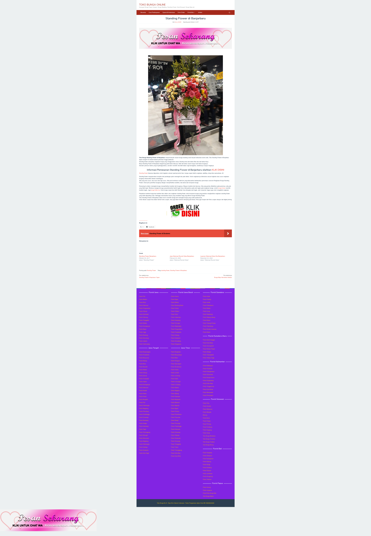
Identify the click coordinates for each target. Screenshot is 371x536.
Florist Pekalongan (144, 405)
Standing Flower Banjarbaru (147, 256)
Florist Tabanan (207, 479)
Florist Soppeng (207, 430)
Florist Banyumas (144, 358)
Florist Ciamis (175, 296)
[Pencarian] (229, 12)
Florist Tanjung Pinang (209, 323)
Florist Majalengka (176, 326)
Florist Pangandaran (144, 308)
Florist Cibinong (143, 317)
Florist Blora (142, 302)
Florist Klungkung (208, 476)
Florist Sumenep (175, 441)
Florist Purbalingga (144, 414)
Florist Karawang (175, 320)
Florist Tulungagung (176, 450)
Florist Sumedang (176, 341)
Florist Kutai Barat (208, 389)
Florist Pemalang (144, 411)
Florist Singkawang (208, 380)
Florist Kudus (143, 396)
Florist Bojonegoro (176, 364)
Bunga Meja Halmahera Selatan (223, 276)
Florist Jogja (142, 332)
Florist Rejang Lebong (209, 317)
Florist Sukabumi (175, 338)
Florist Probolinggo (176, 426)
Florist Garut (174, 314)
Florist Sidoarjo (175, 435)
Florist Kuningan (175, 323)
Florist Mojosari (175, 402)
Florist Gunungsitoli (208, 346)
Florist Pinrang (207, 424)
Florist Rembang (143, 420)
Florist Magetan (175, 390)
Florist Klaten (143, 393)
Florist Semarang (144, 338)
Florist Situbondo (175, 438)
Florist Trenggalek (144, 320)
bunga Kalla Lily (155, 190)
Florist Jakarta (143, 341)
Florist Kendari (207, 406)
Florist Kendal (143, 390)
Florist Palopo (207, 421)
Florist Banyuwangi (176, 355)
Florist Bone (206, 418)
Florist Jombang (175, 376)
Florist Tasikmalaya (144, 344)
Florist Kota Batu (175, 453)
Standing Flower (151, 270)
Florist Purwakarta (176, 332)
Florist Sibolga (207, 352)
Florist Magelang (143, 408)
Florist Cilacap (143, 311)
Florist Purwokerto (144, 355)
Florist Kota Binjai (208, 343)
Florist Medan (207, 308)
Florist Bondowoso (176, 367)
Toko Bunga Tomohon (209, 439)
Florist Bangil (174, 420)
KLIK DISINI (218, 169)
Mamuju (205, 415)
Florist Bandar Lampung (209, 329)
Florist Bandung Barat (177, 305)
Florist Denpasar (207, 455)
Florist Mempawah (208, 392)
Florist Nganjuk (175, 405)
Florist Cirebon (175, 311)
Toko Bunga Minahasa (209, 436)
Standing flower (143, 173)
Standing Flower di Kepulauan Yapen (149, 276)
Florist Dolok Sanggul (209, 340)
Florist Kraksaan (175, 429)
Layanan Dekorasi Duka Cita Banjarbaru (212, 256)
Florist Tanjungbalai (208, 355)
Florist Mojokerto (175, 399)
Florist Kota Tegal (144, 453)
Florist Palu (206, 403)
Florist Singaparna (176, 344)
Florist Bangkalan (176, 352)
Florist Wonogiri (143, 435)
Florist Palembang (208, 326)
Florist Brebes (143, 323)
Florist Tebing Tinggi (208, 358)
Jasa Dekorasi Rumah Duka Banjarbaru (182, 256)
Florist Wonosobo (144, 438)
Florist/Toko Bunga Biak (209, 493)
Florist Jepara (143, 381)
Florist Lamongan (176, 381)
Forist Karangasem (208, 458)
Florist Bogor (142, 329)
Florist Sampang (175, 432)
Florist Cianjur (175, 308)
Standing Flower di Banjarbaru (178, 270)
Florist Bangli (206, 464)
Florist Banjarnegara (144, 352)
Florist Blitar (174, 358)
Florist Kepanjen (175, 396)
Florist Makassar (207, 409)
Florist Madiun (143, 299)
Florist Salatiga (143, 447)
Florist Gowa (206, 433)
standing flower (165, 270)
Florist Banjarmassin (208, 377)
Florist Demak (143, 376)
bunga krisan (221, 188)
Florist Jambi (206, 302)
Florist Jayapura (207, 490)
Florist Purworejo (143, 417)
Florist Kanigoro (175, 361)
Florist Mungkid (143, 399)
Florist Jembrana (207, 473)
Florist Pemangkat (208, 395)
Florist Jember (175, 373)
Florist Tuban (174, 447)
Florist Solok (206, 296)
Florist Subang (175, 335)
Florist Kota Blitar (176, 456)
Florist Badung (207, 461)
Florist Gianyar (207, 470)
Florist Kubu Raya (208, 383)
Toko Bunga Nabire (208, 496)
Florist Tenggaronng (208, 386)
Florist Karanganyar (144, 326)
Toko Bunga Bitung (208, 445)
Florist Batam (206, 320)
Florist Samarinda (208, 374)
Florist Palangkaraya (208, 371)
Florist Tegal (142, 429)
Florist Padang (207, 299)
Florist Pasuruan (175, 417)
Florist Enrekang (207, 427)
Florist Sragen (143, 423)
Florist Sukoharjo (144, 314)
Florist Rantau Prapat (209, 349)
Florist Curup (206, 311)
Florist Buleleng (207, 467)
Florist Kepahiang (208, 314)
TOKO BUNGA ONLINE (152, 4)
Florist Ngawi (174, 408)
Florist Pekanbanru (208, 305)
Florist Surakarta (143, 450)
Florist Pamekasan (176, 414)
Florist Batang (143, 361)
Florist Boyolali (143, 367)
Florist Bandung (143, 335)
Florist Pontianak (207, 368)
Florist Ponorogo (175, 423)
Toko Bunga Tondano (209, 442)
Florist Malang (175, 393)
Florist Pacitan (175, 411)
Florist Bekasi (175, 302)
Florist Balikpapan (208, 365)
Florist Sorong (207, 487)
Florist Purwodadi (144, 379)
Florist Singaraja (207, 453)
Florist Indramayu (176, 317)
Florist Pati (142, 296)
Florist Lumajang (175, 384)
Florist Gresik (175, 370)
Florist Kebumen (143, 305)
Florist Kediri (174, 379)
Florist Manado (207, 412)
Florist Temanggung (144, 432)
